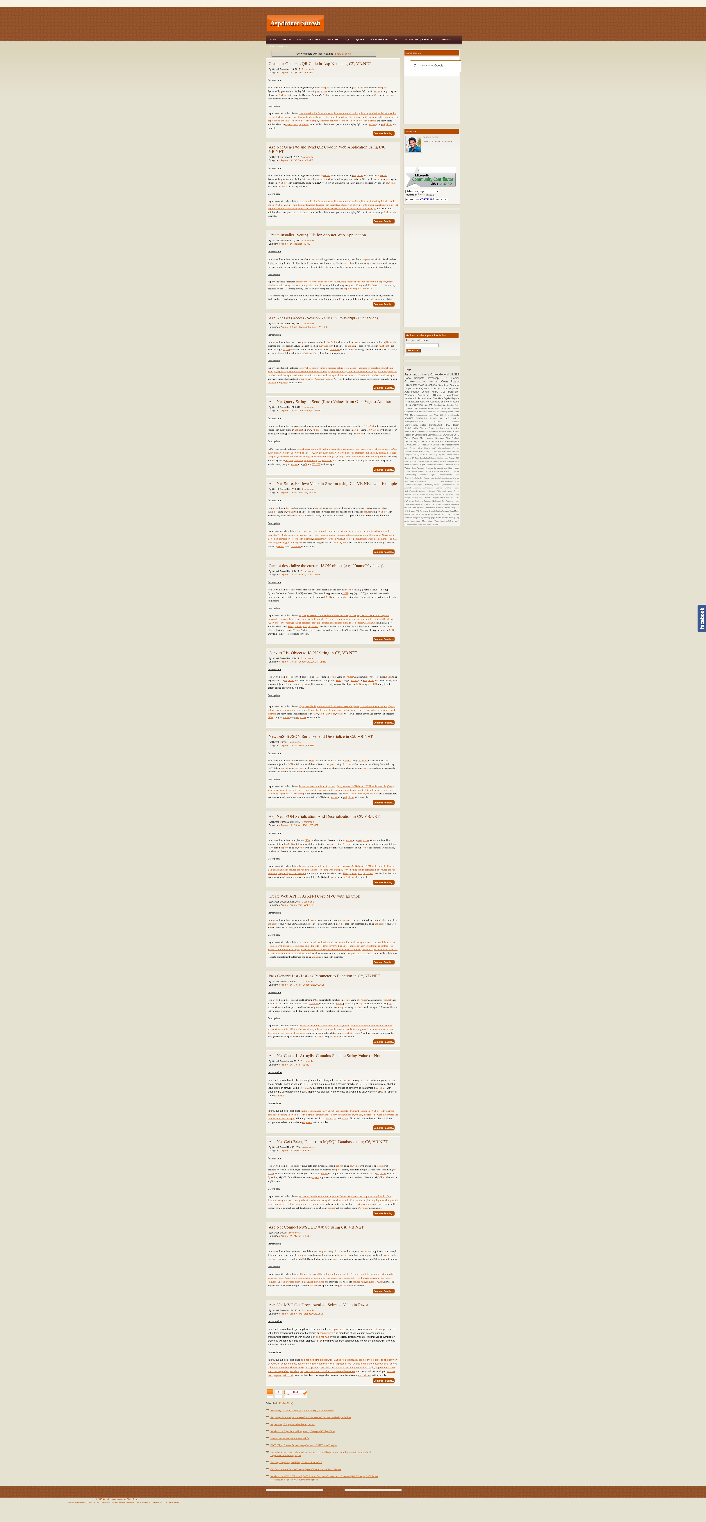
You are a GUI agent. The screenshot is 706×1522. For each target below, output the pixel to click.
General (444, 374)
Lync (448, 497)
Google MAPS (431, 391)
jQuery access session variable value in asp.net (320, 531)
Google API (453, 388)
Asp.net (285, 72)
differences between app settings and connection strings (306, 456)
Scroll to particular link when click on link (365, 538)
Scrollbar (440, 507)
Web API (308, 904)
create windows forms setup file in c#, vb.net (318, 281)
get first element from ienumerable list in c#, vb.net (324, 1025)
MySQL (298, 1150)
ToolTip (444, 411)
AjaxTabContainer (411, 451)
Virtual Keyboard (435, 514)
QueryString (424, 458)
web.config (454, 414)
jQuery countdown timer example (370, 706)
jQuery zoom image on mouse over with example (352, 371)
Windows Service (428, 428)
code (457, 514)
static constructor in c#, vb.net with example (314, 375)
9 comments (308, 69)
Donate (423, 494)
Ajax (300, 39)
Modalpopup (453, 394)
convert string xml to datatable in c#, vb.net (365, 790)
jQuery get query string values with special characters (338, 452)
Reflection (433, 458)
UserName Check (452, 464)
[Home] (393, 2)
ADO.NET (410, 418)
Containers (424, 491)
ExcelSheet (417, 401)
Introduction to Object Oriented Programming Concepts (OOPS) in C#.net (302, 1431)
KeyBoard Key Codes (414, 441)
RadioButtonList (412, 428)
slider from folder (425, 524)
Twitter (408, 438)
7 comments (307, 156)
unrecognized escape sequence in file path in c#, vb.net (307, 619)
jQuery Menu (419, 438)
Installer (298, 243)
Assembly (418, 487)
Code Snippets (416, 378)
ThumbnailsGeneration (435, 464)
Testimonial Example (428, 511)
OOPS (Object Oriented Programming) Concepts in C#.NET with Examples (303, 1445)
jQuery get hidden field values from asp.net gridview (361, 456)
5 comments (308, 240)
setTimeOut (454, 444)
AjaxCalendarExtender (450, 478)
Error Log (431, 494)
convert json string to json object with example (353, 622)
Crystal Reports (451, 398)
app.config (432, 468)
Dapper (456, 491)
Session (303, 492)
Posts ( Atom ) (286, 1403)
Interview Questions (418, 39)
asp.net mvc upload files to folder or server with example (321, 945)
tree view (435, 524)
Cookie (443, 421)
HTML (407, 401)
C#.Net (293, 326)
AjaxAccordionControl (433, 478)
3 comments (308, 323)
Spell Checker (410, 511)
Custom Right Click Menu (441, 491)
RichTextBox (430, 507)
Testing (439, 511)
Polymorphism (453, 441)
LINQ (406, 454)
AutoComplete (413, 391)
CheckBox (438, 398)
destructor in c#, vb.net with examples (286, 1033)
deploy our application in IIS (358, 288)
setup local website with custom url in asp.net (363, 281)
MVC (396, 39)
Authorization (429, 487)
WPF (444, 514)
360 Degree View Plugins (418, 448)
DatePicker (453, 391)
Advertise (426, 474)
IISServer (440, 394)
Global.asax (436, 434)
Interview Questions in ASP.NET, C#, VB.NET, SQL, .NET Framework (302, 1410)
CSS (444, 391)
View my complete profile (437, 142)
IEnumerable (448, 434)
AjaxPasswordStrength (414, 484)
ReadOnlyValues (418, 507)
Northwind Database (423, 501)
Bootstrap (455, 408)
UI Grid (407, 444)
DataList (455, 421)
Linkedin (413, 454)
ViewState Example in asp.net (292, 534)
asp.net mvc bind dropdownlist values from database (329, 1359)
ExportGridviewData (418, 404)
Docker (416, 494)
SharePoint (447, 401)
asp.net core (296, 904)
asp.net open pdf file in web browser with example (302, 371)
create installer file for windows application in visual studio (328, 113)
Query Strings (306, 410)
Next (295, 1392)
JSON (309, 574)
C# (363, 426)
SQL (347, 39)
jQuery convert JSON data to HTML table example (361, 786)
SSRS (456, 434)
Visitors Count (410, 468)
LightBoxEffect (437, 424)
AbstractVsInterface (451, 471)
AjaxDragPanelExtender (450, 481)
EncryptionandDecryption (416, 424)
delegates (417, 517)
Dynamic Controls (437, 431)
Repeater (434, 418)
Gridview (315, 39)
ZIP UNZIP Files (419, 444)
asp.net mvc (296, 1313)
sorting (414, 471)
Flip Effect (442, 451)
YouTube (455, 418)
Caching (440, 487)
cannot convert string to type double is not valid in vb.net (364, 619)
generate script (448, 517)
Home (273, 39)
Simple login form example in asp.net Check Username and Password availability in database (310, 1417)
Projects (427, 504)
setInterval (444, 444)
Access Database (436, 438)
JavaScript (333, 39)
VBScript (424, 514)
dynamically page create (431, 517)
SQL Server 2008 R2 (423, 461)
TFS (418, 511)
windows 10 (423, 471)
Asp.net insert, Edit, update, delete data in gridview (292, 1424)
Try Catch (415, 514)
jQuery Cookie (433, 444)
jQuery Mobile (422, 521)
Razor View (434, 414)
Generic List (305, 661)
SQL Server (309, 460)
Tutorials (444, 39)
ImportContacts (439, 497)
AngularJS (424, 388)
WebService (448, 405)
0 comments (308, 488)
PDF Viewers (448, 454)
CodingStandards (411, 491)
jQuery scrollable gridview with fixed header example (325, 706)
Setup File (455, 507)
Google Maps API (412, 411)
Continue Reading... (384, 133)
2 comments (308, 821)
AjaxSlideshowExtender (450, 484)
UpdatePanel (421, 408)
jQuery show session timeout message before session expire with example (344, 534)
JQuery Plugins (449, 381)
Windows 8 (422, 468)
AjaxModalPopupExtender (439, 408)
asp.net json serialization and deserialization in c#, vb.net (327, 615)
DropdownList (311, 1313)
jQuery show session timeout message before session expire (328, 367)
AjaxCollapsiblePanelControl (422, 481)
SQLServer (373, 285)
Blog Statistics (452, 438)
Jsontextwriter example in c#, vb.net (317, 786)
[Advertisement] (394, 23)
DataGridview (422, 418)
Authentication (425, 398)
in (344, 1080)
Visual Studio (453, 411)
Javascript (304, 326)
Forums (439, 494)
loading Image (443, 428)
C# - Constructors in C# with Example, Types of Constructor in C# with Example (305, 1469)
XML (431, 404)
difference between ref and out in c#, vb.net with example (347, 120)
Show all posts (343, 53)
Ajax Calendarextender (443, 474)
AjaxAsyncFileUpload (419, 421)
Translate (429, 194)
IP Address (428, 497)
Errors (302, 574)
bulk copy (451, 514)
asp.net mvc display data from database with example (311, 117)
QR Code (299, 72)
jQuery (388, 342)
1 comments (308, 407)
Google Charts (449, 494)
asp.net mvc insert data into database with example (327, 1371)
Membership (411, 398)
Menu (413, 414)
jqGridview (450, 521)
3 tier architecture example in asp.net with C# (289, 1438)
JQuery (359, 39)
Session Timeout (440, 461)
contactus (408, 517)
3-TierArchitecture (436, 471)
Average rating (425, 451)
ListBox (428, 441)
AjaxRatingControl (433, 484)
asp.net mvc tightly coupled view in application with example (329, 1363)
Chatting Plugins (452, 487)
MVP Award (409, 501)
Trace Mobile (278, 46)
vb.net (360, 87)
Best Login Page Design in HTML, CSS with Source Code (296, 1462)
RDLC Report (452, 424)
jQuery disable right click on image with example (332, 710)
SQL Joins (445, 414)
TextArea (446, 511)
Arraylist (408, 487)
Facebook (450, 431)
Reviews (452, 458)
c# (291, 72)
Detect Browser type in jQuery (328, 538)
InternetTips (425, 411)
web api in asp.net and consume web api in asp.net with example (339, 1367)
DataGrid (408, 494)
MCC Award (454, 497)
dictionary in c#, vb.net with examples (358, 117)
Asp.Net (286, 39)
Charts (413, 431)
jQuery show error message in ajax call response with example (298, 622)
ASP (435, 448)
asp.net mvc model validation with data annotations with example (331, 942)
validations (442, 388)
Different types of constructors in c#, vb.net (371, 1029)
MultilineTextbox (439, 441)
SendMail (438, 405)
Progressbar (422, 414)
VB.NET (309, 72)
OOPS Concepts (379, 39)
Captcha (434, 451)
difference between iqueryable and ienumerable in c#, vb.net (319, 1029)
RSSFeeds (446, 504)
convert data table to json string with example (319, 790)
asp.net (326, 87)
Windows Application (418, 394)
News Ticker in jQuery (432, 454)
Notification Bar (439, 501)
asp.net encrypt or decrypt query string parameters (367, 448)
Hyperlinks (419, 497)
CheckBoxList (423, 431)
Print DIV (420, 504)
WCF (407, 414)
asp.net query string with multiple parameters (319, 448)
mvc (295, 124)
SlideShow (436, 411)
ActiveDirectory (412, 474)
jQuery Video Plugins (437, 521)
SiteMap (451, 461)
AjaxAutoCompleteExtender (448, 448)
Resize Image (443, 458)
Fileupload (444, 384)
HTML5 (450, 451)
